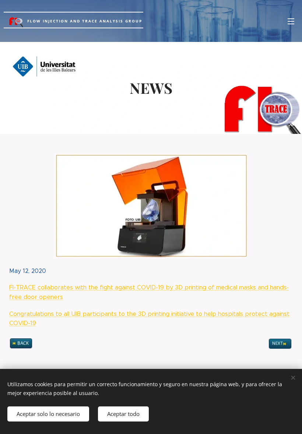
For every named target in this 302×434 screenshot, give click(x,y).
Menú (291, 21)
